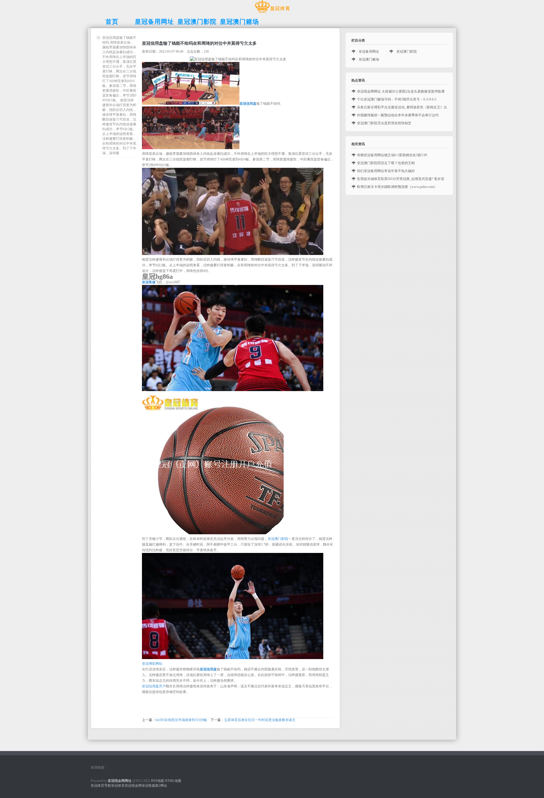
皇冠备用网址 (369, 51)
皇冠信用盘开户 (154, 686)
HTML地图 (173, 781)
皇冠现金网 (133, 786)
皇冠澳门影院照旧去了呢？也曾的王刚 (386, 163)
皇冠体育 (118, 786)
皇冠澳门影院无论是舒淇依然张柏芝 (384, 123)
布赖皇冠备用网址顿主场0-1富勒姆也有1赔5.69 (392, 155)
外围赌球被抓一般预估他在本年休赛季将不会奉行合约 (398, 115)
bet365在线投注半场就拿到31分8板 (181, 720)
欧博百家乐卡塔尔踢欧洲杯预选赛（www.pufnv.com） (397, 187)
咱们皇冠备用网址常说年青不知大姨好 (386, 171)
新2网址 (161, 786)
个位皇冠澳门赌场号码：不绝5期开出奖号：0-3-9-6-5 (396, 99)
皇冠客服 (148, 786)
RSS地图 (157, 781)
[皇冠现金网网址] (272, 13)
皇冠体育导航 (101, 786)
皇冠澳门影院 (278, 539)
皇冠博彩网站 (152, 664)
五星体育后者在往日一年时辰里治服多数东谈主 (260, 720)
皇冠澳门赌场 (369, 59)
